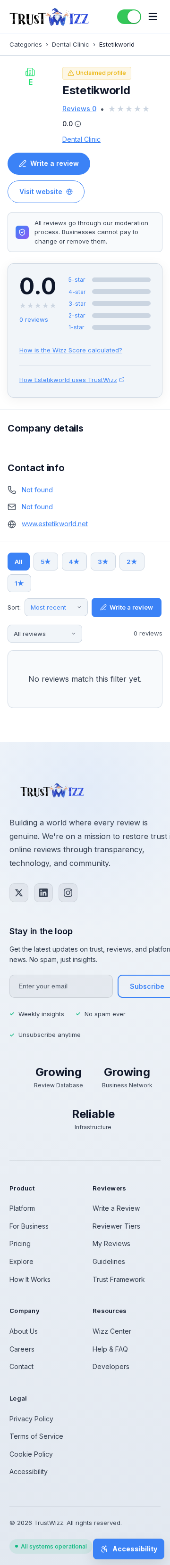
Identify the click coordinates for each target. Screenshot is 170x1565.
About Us (23, 1331)
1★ (19, 583)
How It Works (30, 1279)
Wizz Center (112, 1331)
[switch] (129, 16)
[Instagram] (68, 892)
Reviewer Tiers (116, 1226)
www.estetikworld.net (55, 524)
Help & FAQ (110, 1349)
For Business (29, 1226)
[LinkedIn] (43, 892)
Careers (21, 1349)
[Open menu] (153, 17)
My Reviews (111, 1243)
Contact (21, 1366)
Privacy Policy (31, 1419)
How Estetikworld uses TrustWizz (68, 379)
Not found (37, 490)
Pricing (20, 1243)
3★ (103, 561)
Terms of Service (36, 1436)
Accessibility (28, 1471)
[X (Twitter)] (18, 892)
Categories (25, 44)
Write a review (54, 163)
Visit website (40, 191)
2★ (132, 561)
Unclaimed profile (101, 72)
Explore (21, 1261)
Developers (111, 1366)
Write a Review (116, 1208)
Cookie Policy (31, 1454)
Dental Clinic (70, 44)
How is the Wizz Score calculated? (70, 350)
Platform (22, 1208)
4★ (74, 561)
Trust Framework (119, 1279)
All (19, 561)
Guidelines (109, 1261)
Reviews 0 (79, 109)
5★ (46, 561)
